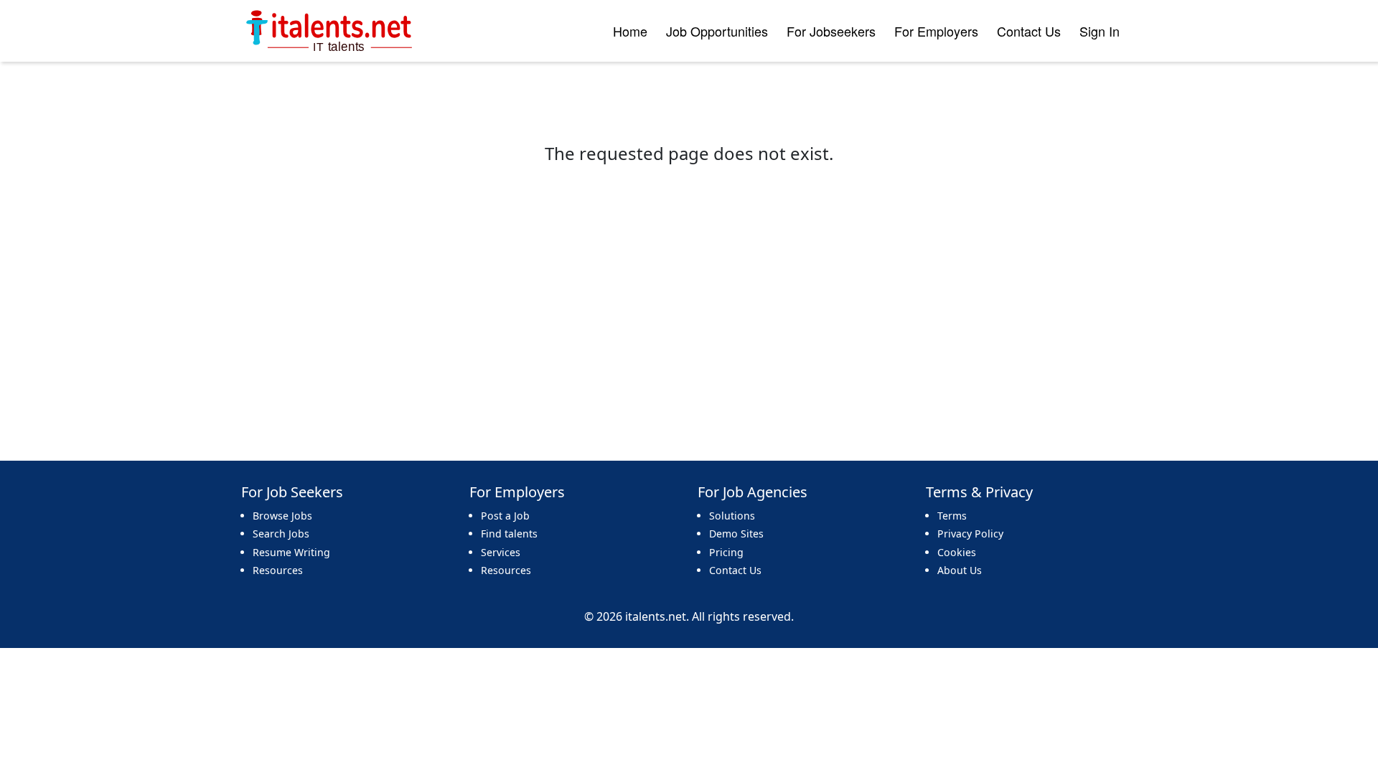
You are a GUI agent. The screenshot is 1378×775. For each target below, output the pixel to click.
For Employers (936, 31)
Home (630, 31)
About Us (959, 570)
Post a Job (505, 515)
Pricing (726, 552)
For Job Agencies (752, 492)
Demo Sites (736, 533)
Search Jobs (281, 533)
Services (500, 552)
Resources (278, 570)
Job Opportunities (717, 31)
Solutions (732, 515)
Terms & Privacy (979, 492)
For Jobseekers (831, 31)
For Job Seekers (292, 492)
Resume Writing (291, 552)
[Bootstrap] (330, 31)
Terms (952, 515)
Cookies (956, 552)
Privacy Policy (970, 533)
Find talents (509, 533)
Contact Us (1029, 31)
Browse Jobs (282, 515)
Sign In (1099, 31)
